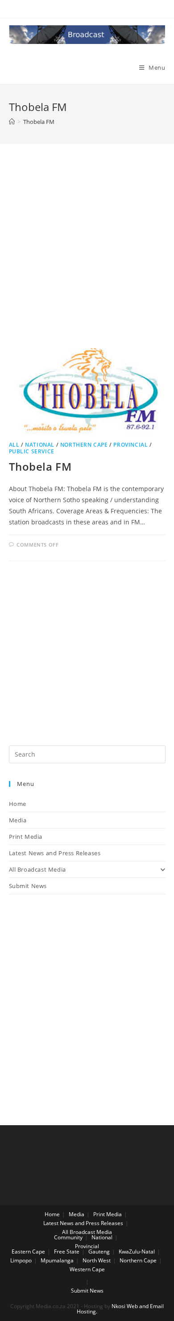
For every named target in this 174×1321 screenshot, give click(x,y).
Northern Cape (84, 444)
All (14, 444)
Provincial (130, 444)
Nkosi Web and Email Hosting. (120, 1308)
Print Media (26, 837)
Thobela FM (40, 466)
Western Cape (87, 1269)
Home (17, 804)
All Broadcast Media (37, 869)
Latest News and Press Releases (55, 853)
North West (97, 1260)
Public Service (31, 451)
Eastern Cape (28, 1251)
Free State (66, 1251)
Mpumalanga (57, 1260)
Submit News (28, 886)
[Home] (12, 122)
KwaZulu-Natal (137, 1251)
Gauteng (99, 1251)
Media (18, 820)
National (39, 444)
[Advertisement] (87, 257)
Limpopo (21, 1260)
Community (68, 1237)
